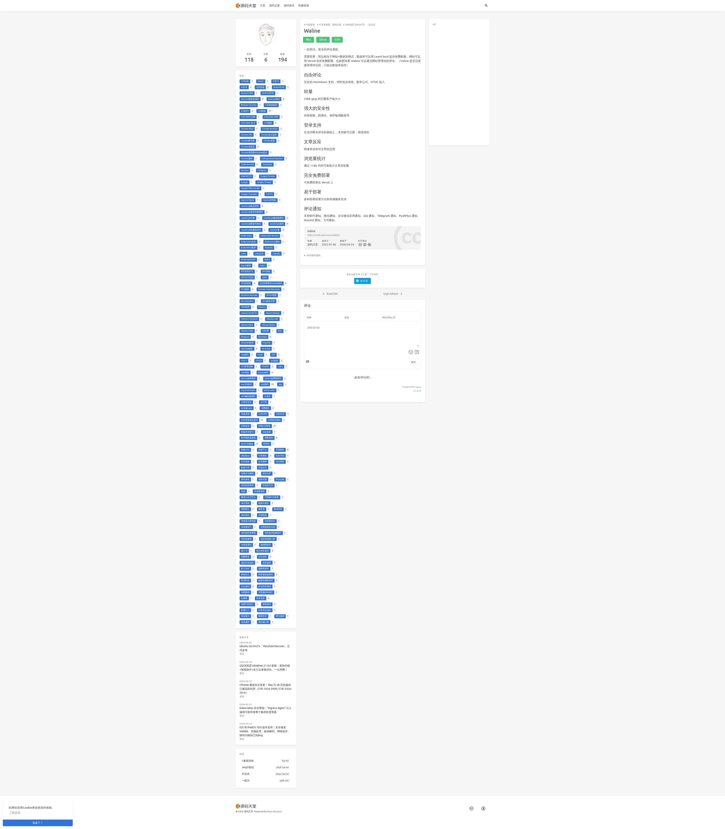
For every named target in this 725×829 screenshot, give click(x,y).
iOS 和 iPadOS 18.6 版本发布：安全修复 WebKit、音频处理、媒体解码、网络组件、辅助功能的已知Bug (265, 731)
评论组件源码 (313, 255)
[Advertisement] (459, 84)
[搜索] (486, 5)
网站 (308, 39)
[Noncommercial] (369, 244)
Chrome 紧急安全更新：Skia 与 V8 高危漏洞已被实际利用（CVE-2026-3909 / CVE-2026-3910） (266, 688)
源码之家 (274, 5)
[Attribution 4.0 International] (483, 808)
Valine (418, 387)
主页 (262, 5)
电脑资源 (303, 5)
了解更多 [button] (15, 812)
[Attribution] (364, 244)
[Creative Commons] (360, 244)
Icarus (278, 811)
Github (323, 39)
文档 (337, 39)
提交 (413, 362)
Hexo (270, 811)
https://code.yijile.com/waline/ (323, 235)
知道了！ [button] (37, 822)
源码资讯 (289, 5)
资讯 (242, 654)
